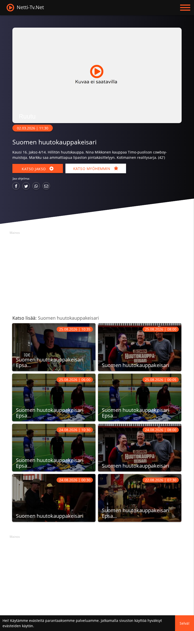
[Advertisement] (97, 271)
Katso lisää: (55, 318)
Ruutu (27, 116)
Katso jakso (34, 168)
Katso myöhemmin (92, 168)
